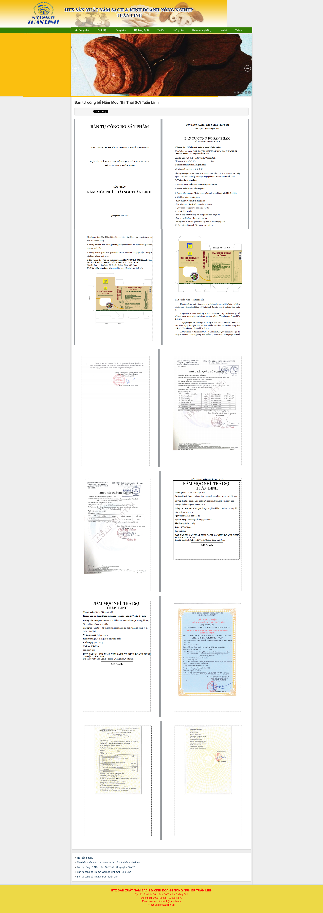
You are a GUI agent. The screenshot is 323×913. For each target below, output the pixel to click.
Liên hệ (223, 30)
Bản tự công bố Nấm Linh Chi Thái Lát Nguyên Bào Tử (106, 867)
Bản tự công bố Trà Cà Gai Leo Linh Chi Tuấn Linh (104, 871)
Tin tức (160, 30)
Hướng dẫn (178, 30)
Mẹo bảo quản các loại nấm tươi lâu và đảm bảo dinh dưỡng (109, 862)
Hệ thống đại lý (141, 30)
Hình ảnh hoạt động (201, 30)
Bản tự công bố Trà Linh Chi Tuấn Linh (97, 876)
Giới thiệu (102, 30)
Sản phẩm (121, 30)
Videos (238, 30)
